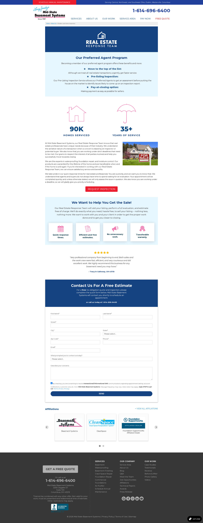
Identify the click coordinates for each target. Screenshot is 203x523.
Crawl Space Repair (103, 474)
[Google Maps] (124, 499)
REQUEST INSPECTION (101, 189)
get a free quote (60, 469)
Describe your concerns (60, 366)
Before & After (151, 474)
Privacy (66, 389)
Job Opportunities (128, 480)
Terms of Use (58, 389)
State (105, 330)
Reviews (148, 471)
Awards (123, 489)
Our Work (108, 18)
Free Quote (162, 18)
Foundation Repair (103, 477)
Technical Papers (127, 486)
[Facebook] (128, 499)
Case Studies (150, 465)
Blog (122, 471)
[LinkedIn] (137, 499)
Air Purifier (99, 486)
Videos (147, 480)
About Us (92, 18)
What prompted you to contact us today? (66, 355)
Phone (106, 339)
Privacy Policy (108, 516)
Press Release (126, 492)
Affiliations (124, 483)
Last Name (107, 314)
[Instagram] (133, 499)
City (52, 330)
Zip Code (54, 339)
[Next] (156, 427)
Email (53, 347)
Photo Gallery (151, 477)
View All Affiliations (147, 409)
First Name (55, 314)
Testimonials (150, 468)
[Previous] (47, 427)
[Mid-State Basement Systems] (49, 19)
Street (53, 322)
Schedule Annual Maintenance (54, 2)
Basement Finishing (104, 471)
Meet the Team (127, 477)
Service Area (128, 18)
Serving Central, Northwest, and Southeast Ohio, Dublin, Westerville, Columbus (137, 2)
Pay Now (145, 18)
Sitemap (132, 516)
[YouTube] (142, 499)
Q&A (122, 474)
